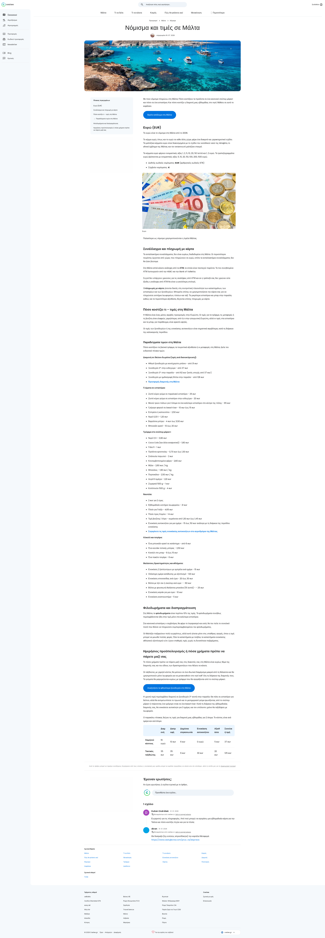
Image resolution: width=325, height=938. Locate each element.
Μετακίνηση (196, 12)
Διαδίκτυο (126, 866)
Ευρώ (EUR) (97, 106)
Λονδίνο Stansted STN (92, 901)
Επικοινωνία (207, 901)
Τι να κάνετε (137, 12)
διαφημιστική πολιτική (228, 766)
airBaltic (87, 897)
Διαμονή (204, 857)
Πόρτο (164, 922)
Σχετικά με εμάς (208, 897)
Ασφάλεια (87, 866)
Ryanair (165, 897)
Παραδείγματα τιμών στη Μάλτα (107, 119)
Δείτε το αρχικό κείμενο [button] (183, 814)
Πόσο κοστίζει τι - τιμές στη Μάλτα (105, 114)
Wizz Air (87, 909)
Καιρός (153, 12)
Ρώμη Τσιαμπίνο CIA (169, 905)
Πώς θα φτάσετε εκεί (174, 12)
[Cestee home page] (8, 5)
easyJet (87, 905)
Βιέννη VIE (126, 897)
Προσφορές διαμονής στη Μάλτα (164, 381)
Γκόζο (86, 877)
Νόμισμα (173, 21)
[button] (189, 793)
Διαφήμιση (117, 932)
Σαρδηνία (126, 905)
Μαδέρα (87, 914)
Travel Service (128, 909)
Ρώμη (164, 918)
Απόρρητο (108, 932)
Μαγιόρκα (126, 922)
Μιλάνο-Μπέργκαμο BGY (171, 901)
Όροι (101, 932)
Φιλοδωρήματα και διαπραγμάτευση (105, 123)
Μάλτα (103, 12)
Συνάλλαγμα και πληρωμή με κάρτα (105, 110)
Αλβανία (126, 918)
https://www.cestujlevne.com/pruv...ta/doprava (175, 839)
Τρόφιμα (126, 862)
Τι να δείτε (118, 12)
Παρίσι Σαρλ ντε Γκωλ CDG (171, 909)
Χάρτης (165, 862)
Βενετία (164, 914)
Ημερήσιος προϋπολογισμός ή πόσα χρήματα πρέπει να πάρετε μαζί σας (111, 129)
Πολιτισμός (205, 862)
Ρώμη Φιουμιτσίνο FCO (131, 901)
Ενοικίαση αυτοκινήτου (170, 857)
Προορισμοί (153, 21)
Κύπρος (87, 922)
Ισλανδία (87, 918)
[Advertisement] (111, 155)
